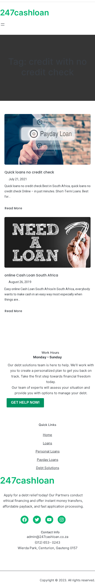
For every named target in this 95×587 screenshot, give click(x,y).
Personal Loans (48, 451)
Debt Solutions (47, 468)
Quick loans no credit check (29, 172)
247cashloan (24, 12)
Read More (13, 208)
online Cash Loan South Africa (31, 275)
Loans (47, 443)
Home (47, 435)
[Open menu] (2, 24)
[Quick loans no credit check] (47, 139)
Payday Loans (47, 460)
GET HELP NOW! (25, 402)
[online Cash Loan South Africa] (47, 242)
